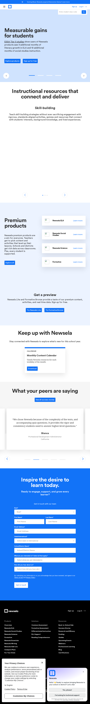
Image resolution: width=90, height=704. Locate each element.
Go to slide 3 (58, 75)
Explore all (10, 263)
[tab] (42, 195)
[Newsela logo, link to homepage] (10, 6)
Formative (8, 637)
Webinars (62, 643)
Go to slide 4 (62, 459)
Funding (61, 634)
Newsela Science (10, 634)
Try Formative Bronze (54, 310)
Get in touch (21, 585)
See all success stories (45, 400)
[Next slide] (84, 76)
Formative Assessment (40, 628)
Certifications (63, 653)
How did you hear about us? (23, 565)
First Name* (18, 517)
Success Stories (64, 628)
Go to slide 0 (31, 75)
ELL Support (36, 634)
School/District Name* (21, 546)
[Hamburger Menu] (4, 6)
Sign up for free (30, 61)
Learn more (66, 2)
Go (84, 12)
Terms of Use (18, 577)
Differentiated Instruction (41, 631)
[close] (22, 2)
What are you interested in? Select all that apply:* (31, 556)
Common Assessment (40, 625)
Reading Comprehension (41, 637)
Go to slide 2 (49, 75)
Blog (60, 650)
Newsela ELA (9, 628)
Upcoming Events (64, 640)
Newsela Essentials (11, 640)
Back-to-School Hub (65, 625)
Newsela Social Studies (13, 631)
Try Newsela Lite (34, 310)
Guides (61, 637)
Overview (8, 625)
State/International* (20, 536)
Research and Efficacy (66, 631)
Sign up (74, 6)
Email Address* (19, 527)
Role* (16, 508)
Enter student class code (68, 12)
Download (32, 368)
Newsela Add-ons (11, 646)
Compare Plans (10, 650)
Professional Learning (66, 646)
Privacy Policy (30, 577)
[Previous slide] (6, 76)
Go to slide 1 (40, 75)
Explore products (12, 61)
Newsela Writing (10, 643)
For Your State (9, 653)
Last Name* (49, 517)
